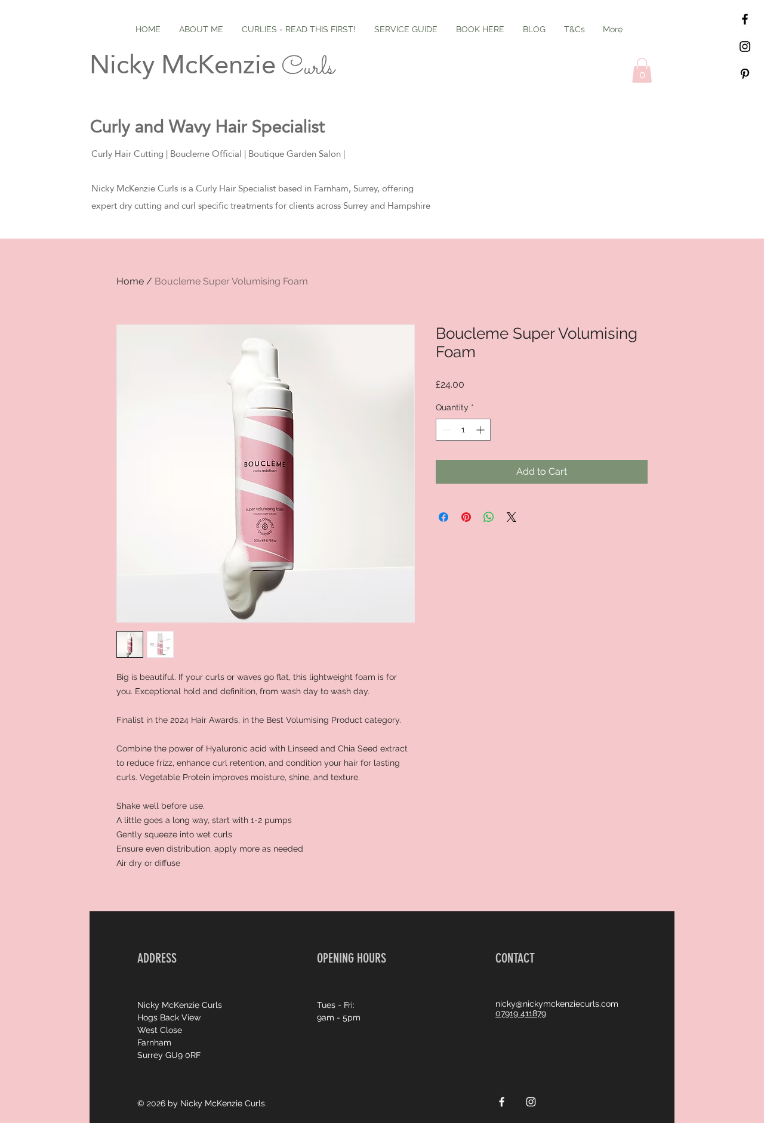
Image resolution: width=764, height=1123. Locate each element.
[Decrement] (445, 429)
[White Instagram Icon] (531, 1102)
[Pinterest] (745, 74)
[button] (641, 70)
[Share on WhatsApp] (489, 517)
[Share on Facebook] (443, 517)
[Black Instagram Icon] (745, 46)
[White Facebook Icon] (501, 1102)
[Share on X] (511, 517)
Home (130, 281)
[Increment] (481, 429)
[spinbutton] (463, 429)
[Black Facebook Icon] (745, 19)
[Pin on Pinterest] (466, 517)
